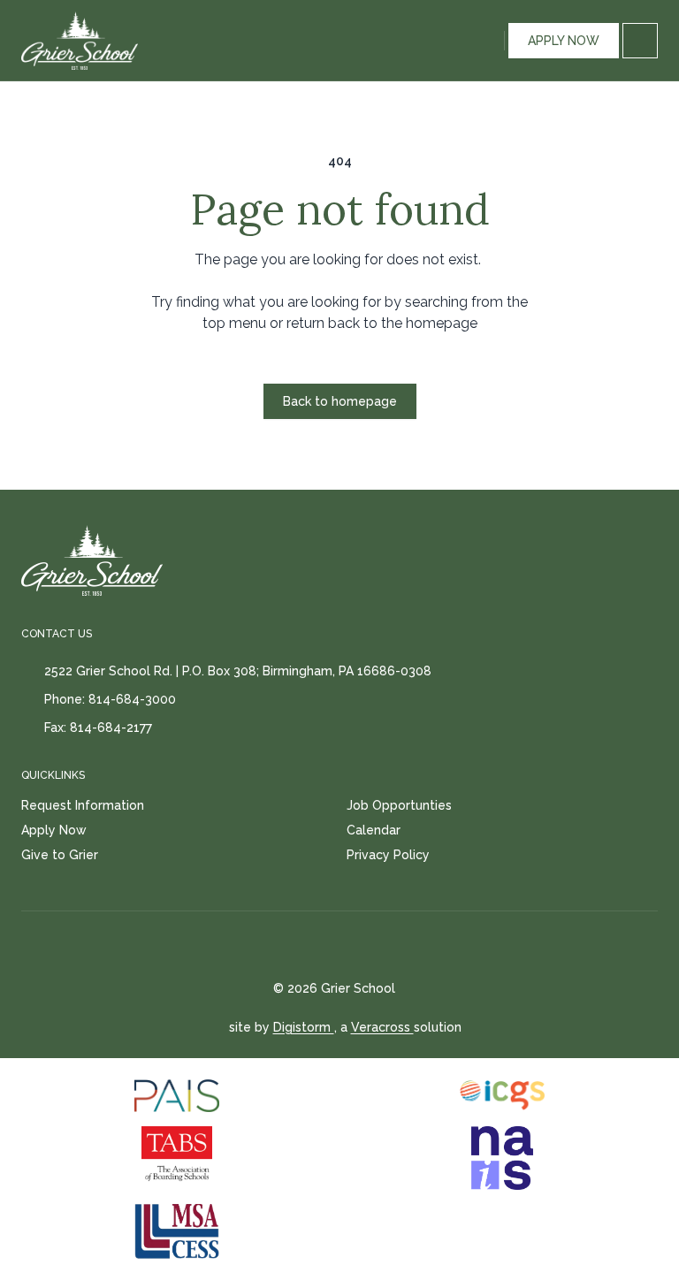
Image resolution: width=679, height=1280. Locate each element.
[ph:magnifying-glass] (487, 40)
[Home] (60, 40)
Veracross (382, 1027)
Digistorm (303, 1027)
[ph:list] (640, 40)
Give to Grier (59, 855)
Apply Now (54, 830)
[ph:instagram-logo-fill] (367, 946)
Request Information (82, 805)
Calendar (374, 830)
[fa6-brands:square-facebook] (322, 946)
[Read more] (322, 946)
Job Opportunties (399, 805)
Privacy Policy (388, 855)
